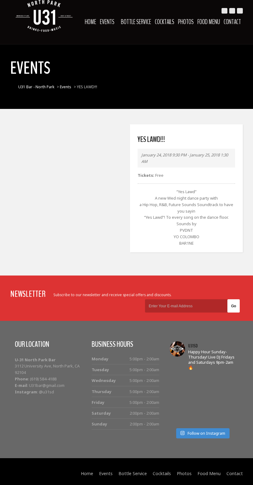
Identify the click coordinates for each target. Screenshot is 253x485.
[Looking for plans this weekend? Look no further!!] (227, 379)
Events (107, 22)
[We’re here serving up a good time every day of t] (194, 389)
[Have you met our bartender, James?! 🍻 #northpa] (194, 400)
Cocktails (164, 22)
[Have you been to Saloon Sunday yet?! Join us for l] (210, 379)
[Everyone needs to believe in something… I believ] (227, 420)
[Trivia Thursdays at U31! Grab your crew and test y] (194, 379)
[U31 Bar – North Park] (44, 16)
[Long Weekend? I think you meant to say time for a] (227, 400)
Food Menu (208, 22)
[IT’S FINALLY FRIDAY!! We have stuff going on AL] (178, 410)
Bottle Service (136, 22)
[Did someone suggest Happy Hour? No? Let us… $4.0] (194, 410)
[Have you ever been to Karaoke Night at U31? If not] (194, 420)
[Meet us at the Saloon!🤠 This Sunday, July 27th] (178, 389)
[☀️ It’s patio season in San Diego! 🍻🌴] (210, 389)
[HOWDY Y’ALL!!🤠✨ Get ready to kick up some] (227, 389)
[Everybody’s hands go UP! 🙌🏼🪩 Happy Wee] (210, 400)
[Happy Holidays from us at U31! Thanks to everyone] (227, 410)
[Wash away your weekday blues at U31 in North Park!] (210, 410)
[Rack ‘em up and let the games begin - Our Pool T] (178, 379)
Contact (232, 22)
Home (90, 22)
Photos (186, 22)
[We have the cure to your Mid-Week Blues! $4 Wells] (210, 420)
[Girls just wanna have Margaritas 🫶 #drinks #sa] (178, 400)
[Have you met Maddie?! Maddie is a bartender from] (178, 420)
